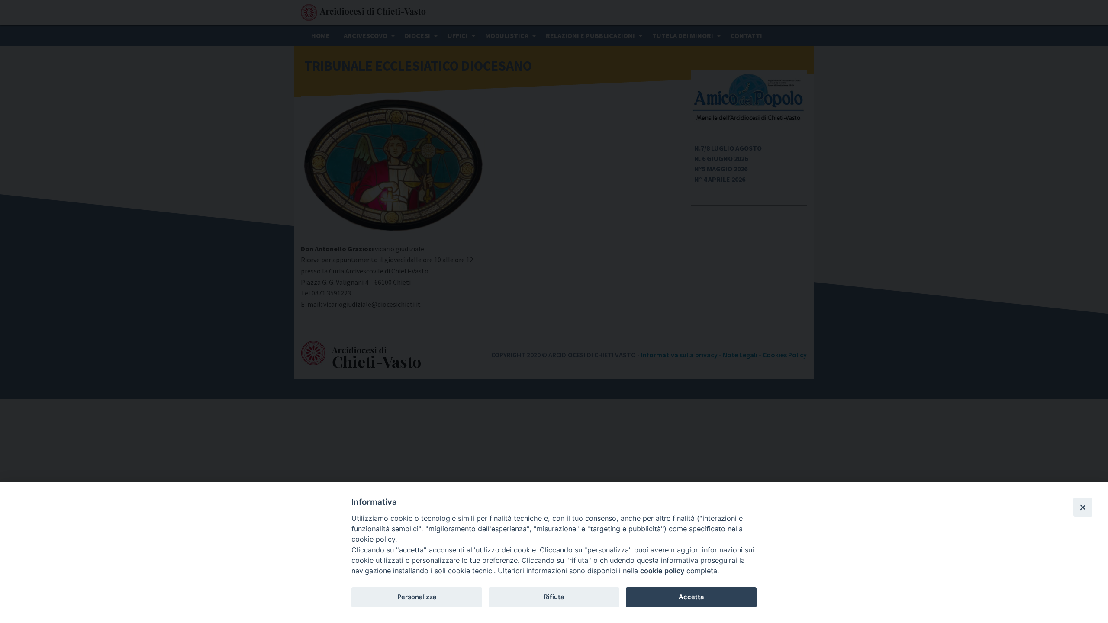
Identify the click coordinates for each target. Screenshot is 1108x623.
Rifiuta (554, 597)
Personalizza (416, 597)
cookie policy (662, 570)
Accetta (691, 597)
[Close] (1082, 507)
